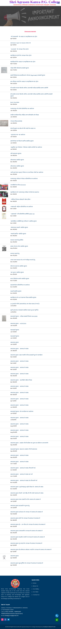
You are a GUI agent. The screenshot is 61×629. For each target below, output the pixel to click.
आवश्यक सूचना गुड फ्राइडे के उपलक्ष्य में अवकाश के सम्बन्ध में (26, 543)
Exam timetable (14, 102)
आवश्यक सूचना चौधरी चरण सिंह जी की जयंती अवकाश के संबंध (26, 493)
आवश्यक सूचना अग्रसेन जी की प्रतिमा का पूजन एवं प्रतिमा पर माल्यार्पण (29, 443)
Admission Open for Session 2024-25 (20, 43)
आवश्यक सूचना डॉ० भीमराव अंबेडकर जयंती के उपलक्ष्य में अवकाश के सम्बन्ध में (30, 549)
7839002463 (17, 611)
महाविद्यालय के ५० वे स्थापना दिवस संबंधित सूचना (23, 297)
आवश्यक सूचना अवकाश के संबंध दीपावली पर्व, (22, 468)
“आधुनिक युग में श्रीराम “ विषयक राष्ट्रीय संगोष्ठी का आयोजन (26, 147)
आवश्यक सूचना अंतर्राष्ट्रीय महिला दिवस (21, 380)
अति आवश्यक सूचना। (15, 153)
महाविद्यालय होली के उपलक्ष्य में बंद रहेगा (20, 55)
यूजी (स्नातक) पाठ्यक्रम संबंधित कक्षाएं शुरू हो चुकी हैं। (24, 310)
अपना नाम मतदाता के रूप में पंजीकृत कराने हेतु (22, 260)
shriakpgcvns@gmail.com (11, 615)
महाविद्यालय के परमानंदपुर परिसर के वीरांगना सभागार (24, 192)
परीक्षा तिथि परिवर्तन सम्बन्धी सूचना (19, 68)
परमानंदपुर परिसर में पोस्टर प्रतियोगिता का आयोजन (24, 178)
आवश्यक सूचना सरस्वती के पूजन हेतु (20, 505)
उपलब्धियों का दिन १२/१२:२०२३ (18, 185)
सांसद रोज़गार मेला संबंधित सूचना (19, 246)
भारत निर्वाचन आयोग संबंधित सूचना (19, 278)
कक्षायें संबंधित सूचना (15, 291)
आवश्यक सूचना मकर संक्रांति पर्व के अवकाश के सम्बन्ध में (25, 499)
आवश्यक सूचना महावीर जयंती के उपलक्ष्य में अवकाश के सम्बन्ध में (27, 537)
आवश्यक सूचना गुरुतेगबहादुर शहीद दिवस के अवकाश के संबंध (26, 487)
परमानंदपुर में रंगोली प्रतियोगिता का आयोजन (22, 108)
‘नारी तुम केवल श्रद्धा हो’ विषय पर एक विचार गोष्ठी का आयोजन (26, 172)
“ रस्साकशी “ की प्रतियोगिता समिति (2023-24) (22, 214)
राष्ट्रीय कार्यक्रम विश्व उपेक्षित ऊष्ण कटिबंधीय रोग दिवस (24, 115)
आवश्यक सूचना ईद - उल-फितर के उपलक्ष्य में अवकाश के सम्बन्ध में (27, 524)
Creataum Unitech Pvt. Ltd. (49, 626)
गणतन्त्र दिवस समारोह (16, 121)
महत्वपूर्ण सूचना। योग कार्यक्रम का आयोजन (21, 411)
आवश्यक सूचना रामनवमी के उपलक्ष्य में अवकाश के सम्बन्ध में (26, 531)
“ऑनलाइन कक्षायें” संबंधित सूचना (19, 227)
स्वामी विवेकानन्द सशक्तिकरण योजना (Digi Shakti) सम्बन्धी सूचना (27, 75)
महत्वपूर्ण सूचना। (15, 330)
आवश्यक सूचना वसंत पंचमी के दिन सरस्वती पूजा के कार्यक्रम (26, 355)
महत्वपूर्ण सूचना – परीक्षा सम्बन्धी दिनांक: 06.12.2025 (23, 316)
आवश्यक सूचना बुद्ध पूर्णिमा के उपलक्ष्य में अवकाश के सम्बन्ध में (26, 563)
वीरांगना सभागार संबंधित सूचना (18, 266)
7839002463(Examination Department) (12, 613)
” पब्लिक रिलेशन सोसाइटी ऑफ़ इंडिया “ (20, 199)
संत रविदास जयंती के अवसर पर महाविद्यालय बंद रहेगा (24, 81)
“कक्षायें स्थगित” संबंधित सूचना (18, 233)
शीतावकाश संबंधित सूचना (17, 160)
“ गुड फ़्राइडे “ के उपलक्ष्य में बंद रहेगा (19, 49)
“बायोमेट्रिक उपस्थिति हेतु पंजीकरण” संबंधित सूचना (23, 221)
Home (34, 583)
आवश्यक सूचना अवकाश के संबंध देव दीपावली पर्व (23, 480)
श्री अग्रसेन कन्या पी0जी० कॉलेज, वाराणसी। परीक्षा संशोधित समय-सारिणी (29, 88)
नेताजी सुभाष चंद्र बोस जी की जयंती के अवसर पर (22, 128)
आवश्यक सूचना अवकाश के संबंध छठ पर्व (21, 474)
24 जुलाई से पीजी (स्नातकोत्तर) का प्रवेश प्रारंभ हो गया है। (24, 304)
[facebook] (5, 619)
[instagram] (2, 619)
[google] (8, 619)
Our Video (35, 592)
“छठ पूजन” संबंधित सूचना (17, 272)
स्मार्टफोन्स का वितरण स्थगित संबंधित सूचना (22, 141)
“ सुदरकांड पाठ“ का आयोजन (17, 134)
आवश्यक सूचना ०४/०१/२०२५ (18, 323)
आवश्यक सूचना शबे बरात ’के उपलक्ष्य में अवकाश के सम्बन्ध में (26, 512)
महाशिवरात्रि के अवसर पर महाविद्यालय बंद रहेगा (22, 61)
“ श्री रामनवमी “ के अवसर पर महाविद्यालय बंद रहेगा (23, 36)
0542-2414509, (9, 611)
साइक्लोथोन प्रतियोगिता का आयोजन (20, 285)
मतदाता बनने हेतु (14, 253)
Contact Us (36, 595)
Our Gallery (36, 589)
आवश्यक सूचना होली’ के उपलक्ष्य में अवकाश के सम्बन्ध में (25, 518)
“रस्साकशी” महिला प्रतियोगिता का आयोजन (21, 206)
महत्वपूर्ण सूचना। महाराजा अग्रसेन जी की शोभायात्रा (23, 449)
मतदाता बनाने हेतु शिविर (16, 240)
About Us (35, 586)
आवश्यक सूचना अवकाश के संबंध (19, 348)
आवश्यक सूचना (15, 342)
